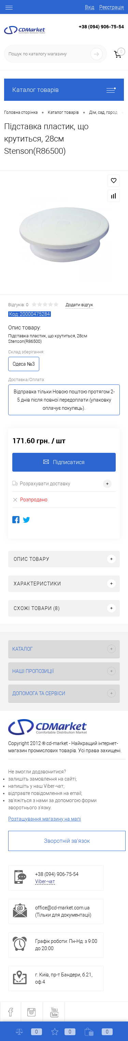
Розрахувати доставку (45, 483)
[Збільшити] (64, 233)
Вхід (89, 7)
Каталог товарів (35, 89)
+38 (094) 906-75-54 (101, 26)
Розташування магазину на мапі (44, 819)
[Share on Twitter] (26, 519)
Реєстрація (111, 7)
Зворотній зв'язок (67, 841)
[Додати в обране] (114, 181)
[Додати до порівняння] (114, 196)
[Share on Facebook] (15, 519)
